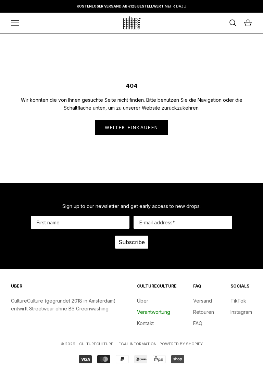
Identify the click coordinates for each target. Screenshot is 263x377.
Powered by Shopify (181, 343)
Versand (202, 301)
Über (142, 301)
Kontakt (145, 323)
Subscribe (131, 242)
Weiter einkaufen (131, 127)
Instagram (241, 312)
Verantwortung (153, 312)
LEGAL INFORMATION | (138, 343)
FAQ (197, 323)
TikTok (238, 301)
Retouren (203, 312)
